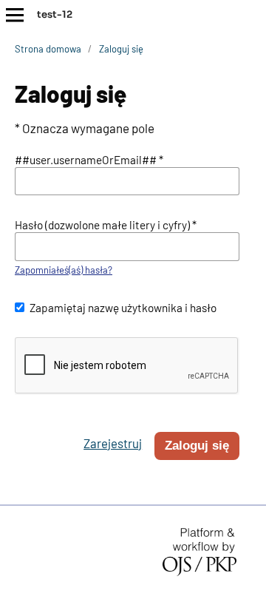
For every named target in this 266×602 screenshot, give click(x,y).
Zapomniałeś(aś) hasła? (63, 270)
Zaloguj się (197, 446)
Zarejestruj (112, 443)
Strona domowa (48, 49)
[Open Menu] (15, 15)
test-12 (54, 14)
